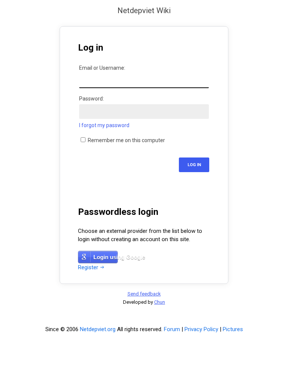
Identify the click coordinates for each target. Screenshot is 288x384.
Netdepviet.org (98, 329)
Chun (159, 302)
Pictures (233, 329)
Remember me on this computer (126, 140)
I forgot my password (104, 125)
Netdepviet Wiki (144, 11)
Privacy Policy (201, 329)
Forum (172, 329)
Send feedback (144, 294)
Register (88, 267)
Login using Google (105, 257)
